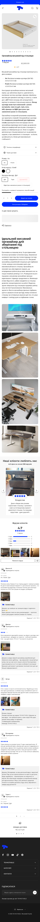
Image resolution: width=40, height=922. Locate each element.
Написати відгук (17, 561)
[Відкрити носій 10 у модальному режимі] (35, 16)
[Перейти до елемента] (10, 52)
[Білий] (8, 171)
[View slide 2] (19, 834)
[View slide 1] (17, 834)
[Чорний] (3, 171)
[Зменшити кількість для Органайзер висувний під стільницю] (4, 198)
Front (12, 163)
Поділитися (7, 225)
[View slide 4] (23, 834)
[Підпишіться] (35, 892)
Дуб (5, 179)
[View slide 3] (21, 834)
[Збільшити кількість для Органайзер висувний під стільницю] (11, 198)
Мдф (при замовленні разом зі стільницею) (17, 185)
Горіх (12, 179)
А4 (4, 163)
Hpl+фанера (23, 179)
